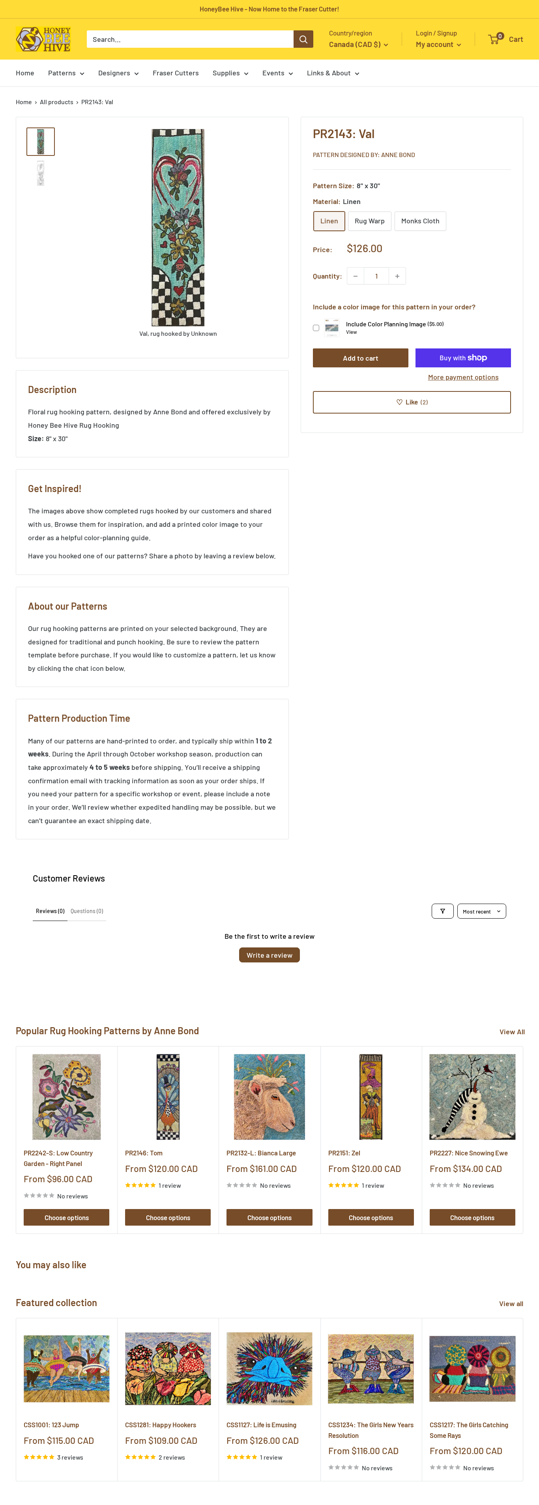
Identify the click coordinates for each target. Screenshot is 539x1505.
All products (56, 101)
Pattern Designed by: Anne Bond (364, 154)
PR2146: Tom (144, 1153)
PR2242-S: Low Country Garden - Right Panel (58, 1158)
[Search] (303, 39)
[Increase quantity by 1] (397, 276)
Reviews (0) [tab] (50, 911)
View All (512, 1031)
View (351, 332)
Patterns (62, 72)
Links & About (329, 72)
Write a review (269, 955)
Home (25, 72)
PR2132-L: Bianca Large (261, 1153)
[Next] (523, 1140)
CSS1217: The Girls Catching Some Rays (469, 1430)
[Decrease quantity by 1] (355, 276)
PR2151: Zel (344, 1153)
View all (512, 1303)
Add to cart (360, 358)
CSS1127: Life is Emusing (261, 1425)
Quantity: (327, 275)
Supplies (226, 72)
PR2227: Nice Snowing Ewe (469, 1153)
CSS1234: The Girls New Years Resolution (371, 1430)
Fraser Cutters (176, 72)
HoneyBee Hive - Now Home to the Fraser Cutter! (269, 9)
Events (273, 72)
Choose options (67, 1218)
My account (435, 44)
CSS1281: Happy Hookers (160, 1425)
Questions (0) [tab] (87, 911)
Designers (114, 72)
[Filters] (443, 911)
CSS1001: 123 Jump (51, 1425)
